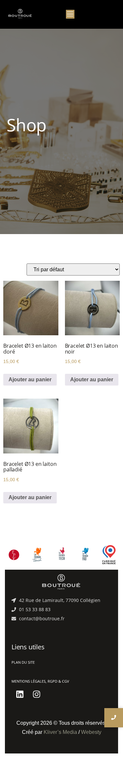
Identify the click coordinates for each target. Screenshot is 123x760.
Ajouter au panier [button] (30, 379)
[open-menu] (70, 14)
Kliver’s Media (60, 732)
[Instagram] (36, 694)
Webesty (91, 732)
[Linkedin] (19, 694)
